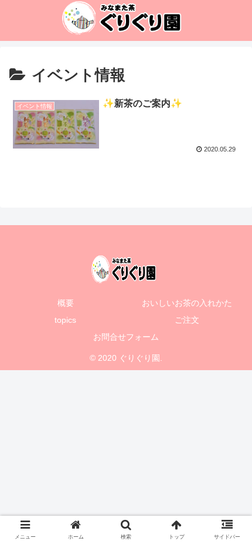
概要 (65, 303)
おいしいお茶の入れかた (187, 303)
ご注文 (187, 320)
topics (65, 320)
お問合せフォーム (126, 337)
